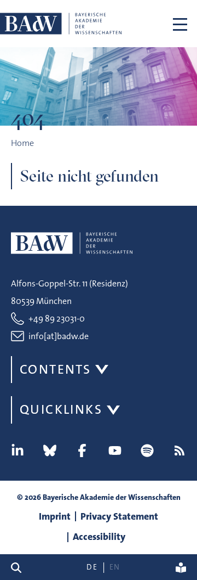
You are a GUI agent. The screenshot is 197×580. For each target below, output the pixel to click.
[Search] (20, 567)
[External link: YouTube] (115, 450)
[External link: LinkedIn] (17, 450)
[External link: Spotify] (147, 450)
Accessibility (99, 536)
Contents (55, 369)
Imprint (55, 516)
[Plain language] (181, 567)
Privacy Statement (119, 516)
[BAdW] (60, 23)
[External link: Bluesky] (50, 450)
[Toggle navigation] (180, 23)
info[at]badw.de (58, 336)
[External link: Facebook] (82, 450)
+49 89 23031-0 (56, 318)
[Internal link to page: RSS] (179, 450)
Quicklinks (61, 409)
